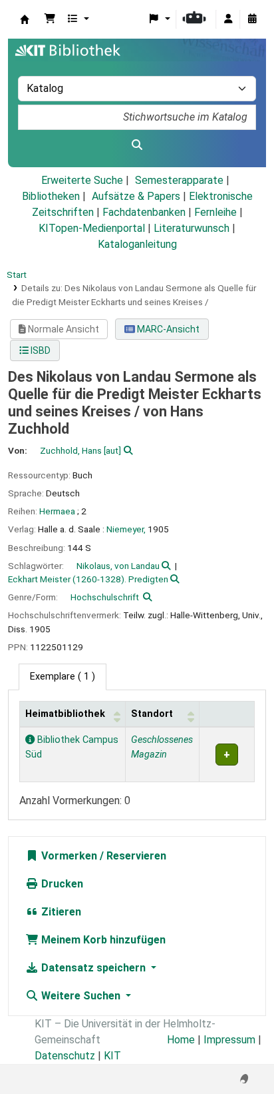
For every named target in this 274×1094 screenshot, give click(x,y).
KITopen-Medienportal (92, 228)
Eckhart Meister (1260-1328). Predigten (88, 579)
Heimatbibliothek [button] (65, 714)
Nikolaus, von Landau (118, 565)
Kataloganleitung (137, 244)
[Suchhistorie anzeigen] (252, 19)
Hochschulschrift (104, 597)
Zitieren (60, 911)
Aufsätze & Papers (136, 196)
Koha (24, 19)
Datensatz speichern (93, 967)
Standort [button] (152, 714)
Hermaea (57, 511)
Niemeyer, (126, 529)
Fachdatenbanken (144, 212)
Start (17, 274)
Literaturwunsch (191, 228)
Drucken (61, 883)
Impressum (229, 1039)
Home (181, 1039)
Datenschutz (65, 1055)
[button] (50, 19)
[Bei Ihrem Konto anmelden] (228, 19)
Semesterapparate (179, 180)
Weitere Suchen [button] (81, 995)
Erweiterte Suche (82, 180)
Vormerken (68, 855)
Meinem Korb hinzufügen (102, 939)
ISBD (40, 350)
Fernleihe (215, 212)
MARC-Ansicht (167, 329)
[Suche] (137, 145)
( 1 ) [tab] (62, 676)
